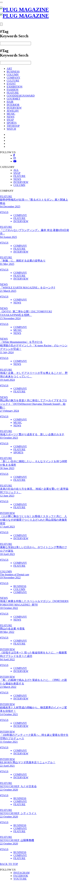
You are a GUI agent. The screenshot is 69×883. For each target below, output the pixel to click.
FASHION (12, 89)
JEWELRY (13, 110)
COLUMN (13, 74)
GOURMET (13, 98)
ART (9, 68)
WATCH (11, 128)
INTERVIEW (14, 107)
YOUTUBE (20, 878)
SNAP (10, 119)
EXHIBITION (14, 86)
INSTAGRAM (21, 872)
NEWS (10, 116)
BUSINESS (13, 71)
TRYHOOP (13, 125)
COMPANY (13, 77)
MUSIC (11, 113)
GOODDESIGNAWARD (21, 95)
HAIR (10, 101)
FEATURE (13, 92)
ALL (16, 170)
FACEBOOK (20, 875)
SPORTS (12, 122)
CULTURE (13, 80)
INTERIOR (13, 104)
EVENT (11, 83)
